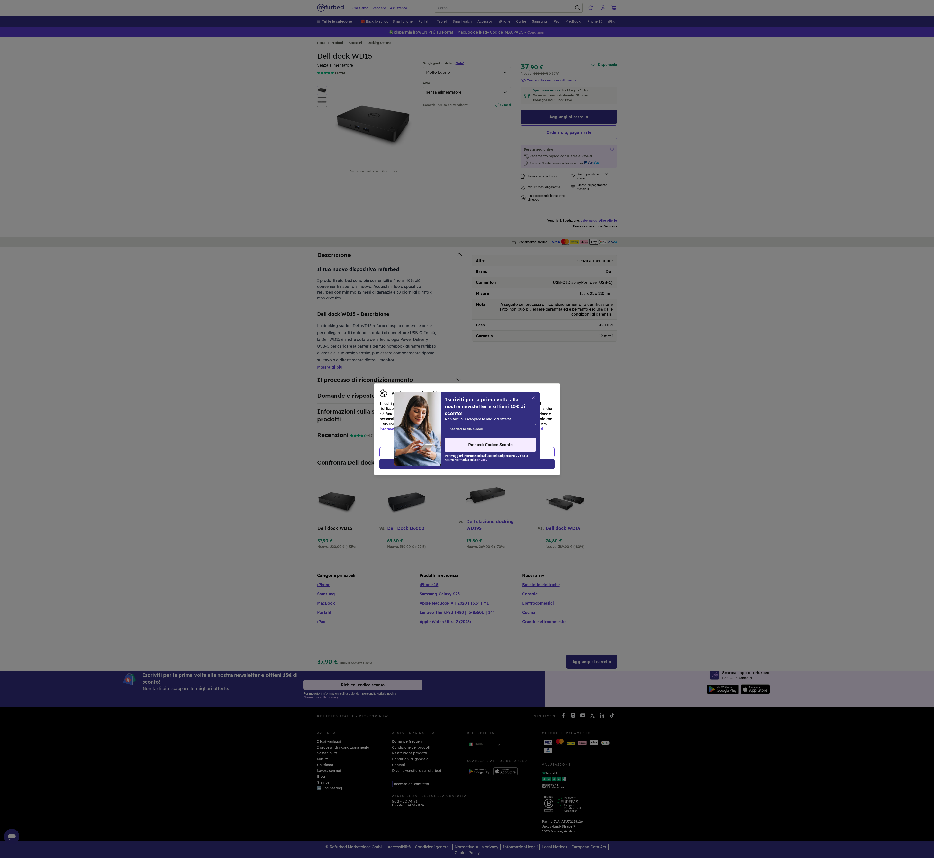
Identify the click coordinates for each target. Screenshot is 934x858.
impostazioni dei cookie (465, 424)
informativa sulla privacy (401, 429)
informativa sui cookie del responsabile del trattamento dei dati (489, 429)
